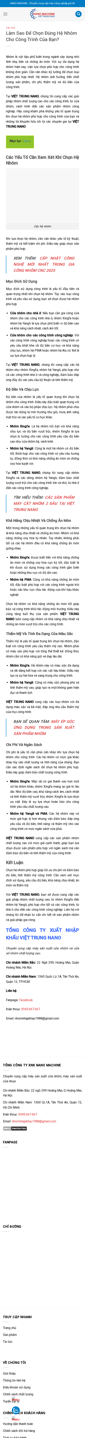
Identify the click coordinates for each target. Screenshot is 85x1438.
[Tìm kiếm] (78, 14)
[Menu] (5, 14)
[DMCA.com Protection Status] (15, 1128)
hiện (26, 141)
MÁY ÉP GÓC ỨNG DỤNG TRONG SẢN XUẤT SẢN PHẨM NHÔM (43, 727)
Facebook (26, 1000)
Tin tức (10, 28)
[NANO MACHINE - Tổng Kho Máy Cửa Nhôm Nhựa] (42, 14)
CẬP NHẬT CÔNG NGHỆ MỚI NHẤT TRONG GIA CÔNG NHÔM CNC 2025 (43, 264)
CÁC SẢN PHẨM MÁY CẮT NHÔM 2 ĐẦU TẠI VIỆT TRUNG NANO (43, 503)
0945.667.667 (30, 1009)
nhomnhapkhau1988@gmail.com (34, 1121)
